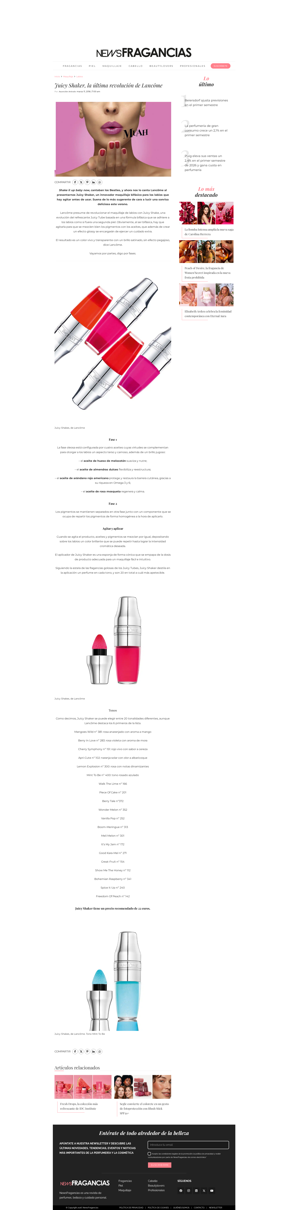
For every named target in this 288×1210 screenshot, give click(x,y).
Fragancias (125, 1181)
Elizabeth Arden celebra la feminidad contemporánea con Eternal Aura (208, 313)
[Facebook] (181, 1190)
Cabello (153, 1181)
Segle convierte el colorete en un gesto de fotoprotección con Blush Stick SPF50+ (144, 1108)
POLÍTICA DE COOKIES (158, 1208)
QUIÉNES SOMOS (181, 1208)
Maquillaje (68, 76)
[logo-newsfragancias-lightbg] (144, 52)
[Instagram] (188, 1190)
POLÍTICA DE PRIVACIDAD (131, 1208)
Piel (120, 1185)
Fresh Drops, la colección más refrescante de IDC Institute (79, 1106)
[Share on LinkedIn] (93, 182)
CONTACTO (199, 1208)
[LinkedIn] (196, 1190)
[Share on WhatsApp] (99, 182)
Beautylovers (156, 1185)
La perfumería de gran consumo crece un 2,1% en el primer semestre (206, 130)
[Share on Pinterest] (87, 182)
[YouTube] (211, 1190)
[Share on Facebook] (75, 182)
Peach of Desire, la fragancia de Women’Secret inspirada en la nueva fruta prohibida (207, 272)
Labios (79, 76)
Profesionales (156, 1190)
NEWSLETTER (215, 1208)
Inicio (57, 76)
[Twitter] (204, 1190)
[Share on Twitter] (81, 182)
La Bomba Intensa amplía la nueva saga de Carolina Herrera (209, 232)
